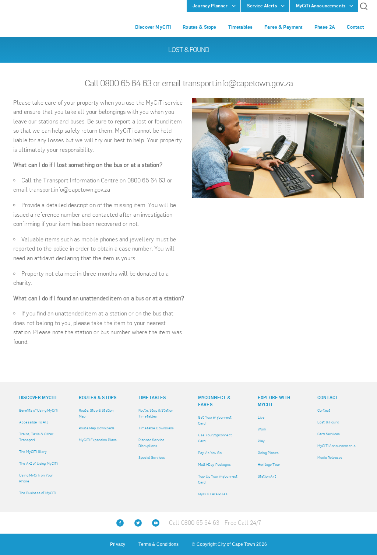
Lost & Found (328, 422)
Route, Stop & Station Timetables (155, 413)
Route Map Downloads (96, 428)
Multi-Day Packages (214, 464)
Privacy (117, 544)
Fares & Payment (283, 27)
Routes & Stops (199, 27)
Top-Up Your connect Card (217, 479)
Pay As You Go (210, 453)
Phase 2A (324, 27)
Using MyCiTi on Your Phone (36, 478)
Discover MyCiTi (153, 27)
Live (261, 417)
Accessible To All (33, 422)
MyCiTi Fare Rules (213, 494)
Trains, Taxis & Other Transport (36, 437)
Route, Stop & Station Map (96, 413)
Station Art (267, 476)
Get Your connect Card (215, 420)
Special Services (151, 457)
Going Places (268, 453)
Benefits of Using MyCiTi (38, 410)
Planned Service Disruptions (151, 443)
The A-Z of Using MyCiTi (38, 463)
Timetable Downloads (156, 428)
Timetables (240, 27)
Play (261, 441)
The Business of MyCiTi (37, 493)
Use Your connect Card (215, 438)
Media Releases (329, 457)
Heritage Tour (269, 464)
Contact (355, 27)
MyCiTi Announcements (336, 446)
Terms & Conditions (158, 544)
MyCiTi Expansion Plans (98, 440)
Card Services (328, 434)
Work (262, 429)
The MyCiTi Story (33, 452)
